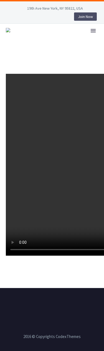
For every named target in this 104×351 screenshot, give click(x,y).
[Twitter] (27, 17)
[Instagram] (35, 17)
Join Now (85, 16)
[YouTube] (52, 17)
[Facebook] (10, 17)
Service (82, 38)
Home (57, 38)
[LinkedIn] (18, 17)
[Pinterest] (43, 17)
